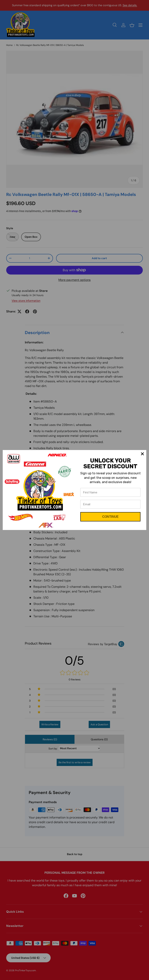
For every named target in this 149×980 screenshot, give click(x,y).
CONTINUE (110, 516)
